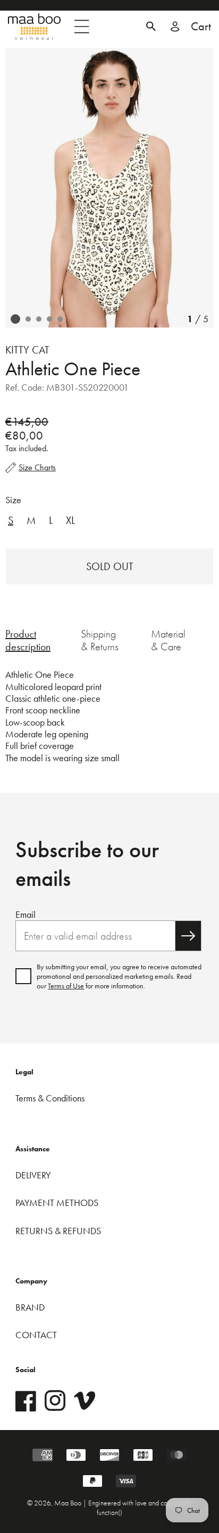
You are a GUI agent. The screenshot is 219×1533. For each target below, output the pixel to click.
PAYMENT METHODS (56, 1202)
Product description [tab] (27, 640)
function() (109, 1512)
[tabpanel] (109, 716)
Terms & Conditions (50, 1098)
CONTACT (36, 1335)
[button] (151, 26)
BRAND (30, 1307)
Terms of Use (66, 986)
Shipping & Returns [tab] (100, 640)
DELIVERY (33, 1175)
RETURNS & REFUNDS (58, 1231)
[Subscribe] (188, 935)
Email (25, 914)
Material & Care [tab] (168, 640)
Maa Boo (68, 1503)
